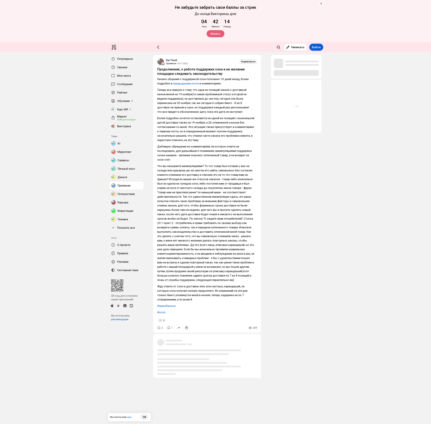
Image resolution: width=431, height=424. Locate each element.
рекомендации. (120, 319)
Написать (298, 47)
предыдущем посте (186, 83)
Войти (316, 47)
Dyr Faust (171, 60)
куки (129, 417)
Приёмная (171, 63)
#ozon (161, 312)
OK (144, 417)
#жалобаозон (166, 306)
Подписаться (248, 61)
